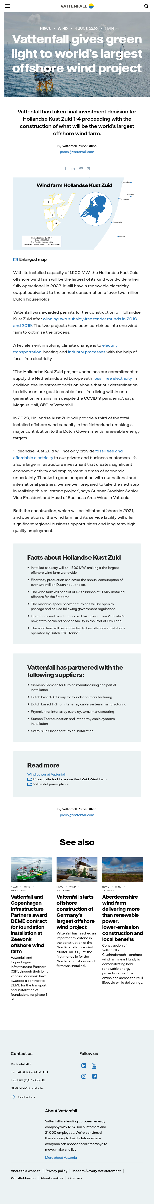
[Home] (77, 6)
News (45, 29)
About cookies (52, 1178)
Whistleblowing (23, 1178)
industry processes (86, 351)
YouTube (94, 1065)
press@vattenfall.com (77, 152)
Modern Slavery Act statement (96, 1171)
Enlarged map (33, 259)
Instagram (83, 1076)
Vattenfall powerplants (51, 784)
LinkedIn (83, 1065)
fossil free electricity (112, 378)
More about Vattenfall (61, 1157)
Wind (63, 29)
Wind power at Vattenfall (46, 774)
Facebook (94, 1076)
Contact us (26, 1097)
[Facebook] (65, 168)
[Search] (148, 6)
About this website (26, 1171)
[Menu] (8, 6)
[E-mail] (81, 168)
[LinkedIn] (73, 168)
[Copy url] (89, 168)
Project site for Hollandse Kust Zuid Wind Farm (70, 779)
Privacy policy (56, 1171)
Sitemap (75, 1178)
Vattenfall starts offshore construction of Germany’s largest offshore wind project (76, 912)
